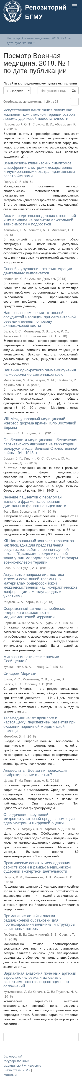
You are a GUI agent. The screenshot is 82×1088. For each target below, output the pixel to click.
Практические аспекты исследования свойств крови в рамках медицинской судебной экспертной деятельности (37, 867)
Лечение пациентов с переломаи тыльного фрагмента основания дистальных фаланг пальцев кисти (34, 501)
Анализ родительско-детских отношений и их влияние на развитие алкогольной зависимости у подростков (39, 219)
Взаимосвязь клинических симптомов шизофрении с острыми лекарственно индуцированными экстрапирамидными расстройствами (39, 169)
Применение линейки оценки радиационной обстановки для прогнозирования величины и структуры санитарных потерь (39, 922)
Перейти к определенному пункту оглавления (40, 83)
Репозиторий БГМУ (45, 11)
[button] (65, 29)
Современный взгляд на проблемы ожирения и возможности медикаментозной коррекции (34, 612)
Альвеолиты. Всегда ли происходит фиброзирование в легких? (35, 772)
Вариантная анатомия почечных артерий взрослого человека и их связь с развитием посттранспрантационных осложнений (39, 979)
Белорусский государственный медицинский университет (23, 1061)
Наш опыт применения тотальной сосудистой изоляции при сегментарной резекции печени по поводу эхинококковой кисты (39, 318)
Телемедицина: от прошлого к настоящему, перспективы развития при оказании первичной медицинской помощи (39, 724)
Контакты (10, 1074)
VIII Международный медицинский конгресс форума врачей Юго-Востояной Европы (39, 423)
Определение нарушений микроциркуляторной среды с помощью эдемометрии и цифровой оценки (39, 818)
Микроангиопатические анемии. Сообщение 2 (31, 659)
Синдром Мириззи (19, 673)
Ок (74, 90)
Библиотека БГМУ (17, 1070)
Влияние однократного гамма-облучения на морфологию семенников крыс (39, 372)
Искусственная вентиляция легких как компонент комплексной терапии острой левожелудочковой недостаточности (39, 114)
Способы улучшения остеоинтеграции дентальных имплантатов (37, 271)
